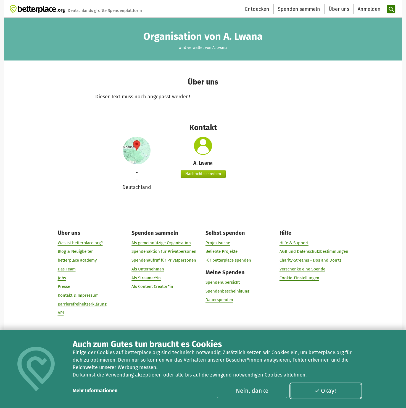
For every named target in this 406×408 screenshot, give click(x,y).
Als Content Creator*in (152, 286)
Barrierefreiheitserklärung (82, 304)
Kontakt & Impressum (78, 295)
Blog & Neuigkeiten (76, 251)
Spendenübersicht (222, 282)
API (61, 312)
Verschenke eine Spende (302, 269)
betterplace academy (77, 260)
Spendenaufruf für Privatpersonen (163, 260)
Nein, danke (252, 390)
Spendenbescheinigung (227, 291)
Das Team (67, 269)
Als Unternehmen (147, 269)
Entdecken (257, 9)
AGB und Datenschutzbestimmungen (314, 251)
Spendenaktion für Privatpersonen (163, 251)
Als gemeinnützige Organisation (161, 242)
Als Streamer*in (146, 277)
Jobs (62, 277)
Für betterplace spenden (228, 260)
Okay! (328, 390)
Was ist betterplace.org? (80, 242)
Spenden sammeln (299, 9)
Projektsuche (217, 242)
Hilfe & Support (294, 242)
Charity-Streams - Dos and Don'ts (310, 260)
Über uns (339, 9)
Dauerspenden (219, 299)
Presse (64, 286)
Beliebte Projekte (221, 251)
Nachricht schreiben (203, 174)
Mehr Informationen (95, 391)
